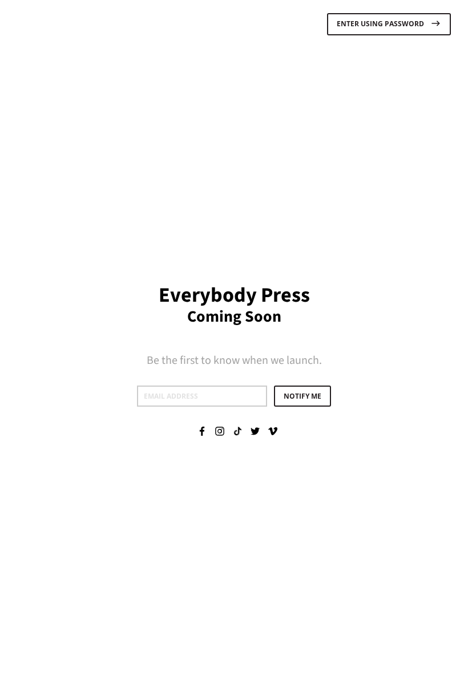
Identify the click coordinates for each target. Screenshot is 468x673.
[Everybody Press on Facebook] (202, 430)
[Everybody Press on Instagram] (219, 430)
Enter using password (381, 24)
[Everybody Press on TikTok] (237, 430)
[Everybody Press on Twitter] (255, 430)
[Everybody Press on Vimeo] (272, 430)
